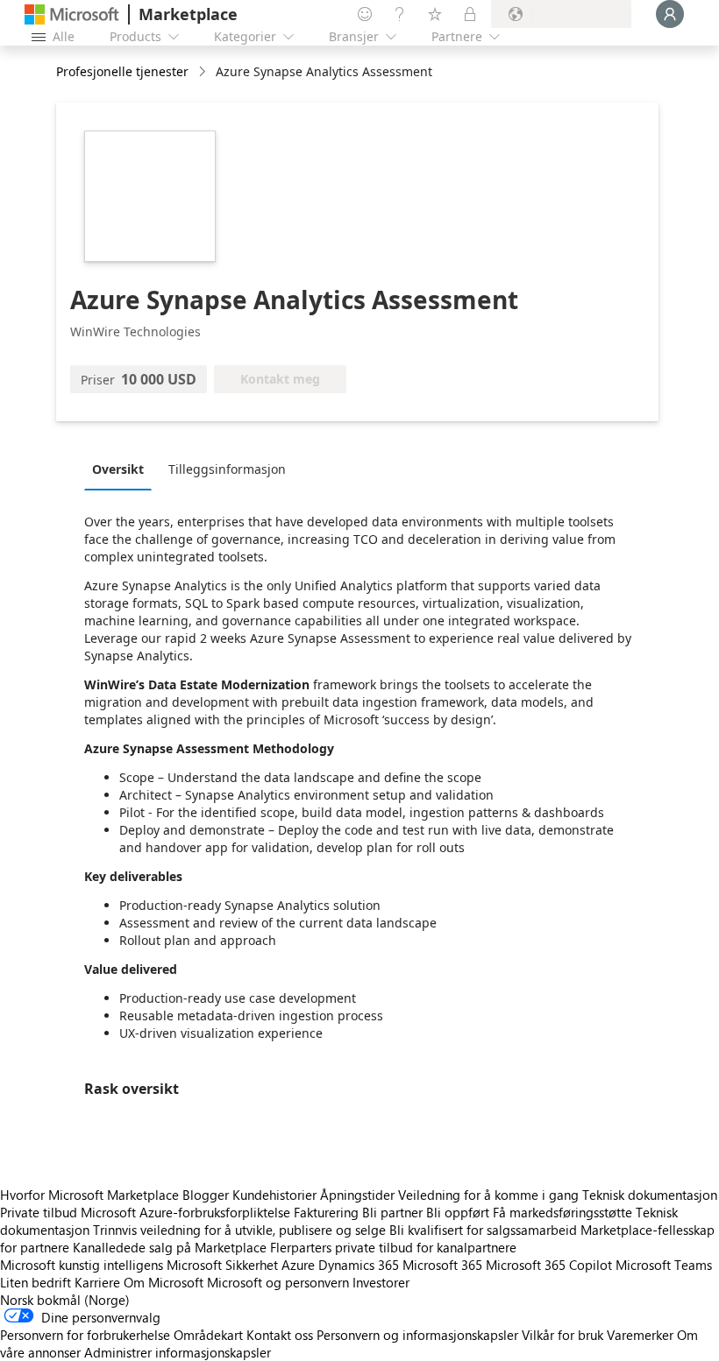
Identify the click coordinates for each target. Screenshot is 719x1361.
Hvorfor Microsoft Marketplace (89, 1194)
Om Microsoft (163, 1282)
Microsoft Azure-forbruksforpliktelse (187, 1212)
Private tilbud (38, 1212)
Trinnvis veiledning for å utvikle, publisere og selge (239, 1229)
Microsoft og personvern (278, 1282)
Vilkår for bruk (562, 1334)
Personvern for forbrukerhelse (85, 1334)
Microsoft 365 (442, 1264)
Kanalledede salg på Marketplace (170, 1247)
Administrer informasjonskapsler (177, 1352)
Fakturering (326, 1212)
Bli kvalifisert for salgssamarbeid (483, 1229)
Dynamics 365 (358, 1264)
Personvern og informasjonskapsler (417, 1334)
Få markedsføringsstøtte (562, 1212)
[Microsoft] (72, 14)
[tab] (122, 468)
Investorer (380, 1282)
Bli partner (392, 1212)
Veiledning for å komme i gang (488, 1194)
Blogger (205, 1194)
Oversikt (118, 469)
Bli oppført (457, 1212)
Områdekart (208, 1334)
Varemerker (640, 1334)
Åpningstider (357, 1194)
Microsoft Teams (664, 1264)
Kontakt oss (279, 1334)
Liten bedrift (35, 1282)
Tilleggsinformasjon (227, 469)
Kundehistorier (274, 1194)
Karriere (97, 1282)
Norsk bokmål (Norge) (65, 1299)
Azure (298, 1264)
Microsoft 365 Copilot (549, 1264)
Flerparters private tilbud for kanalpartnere (393, 1247)
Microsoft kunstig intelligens (81, 1264)
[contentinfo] (203, 72)
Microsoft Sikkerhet (222, 1264)
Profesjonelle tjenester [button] (122, 71)
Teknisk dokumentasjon (649, 1194)
